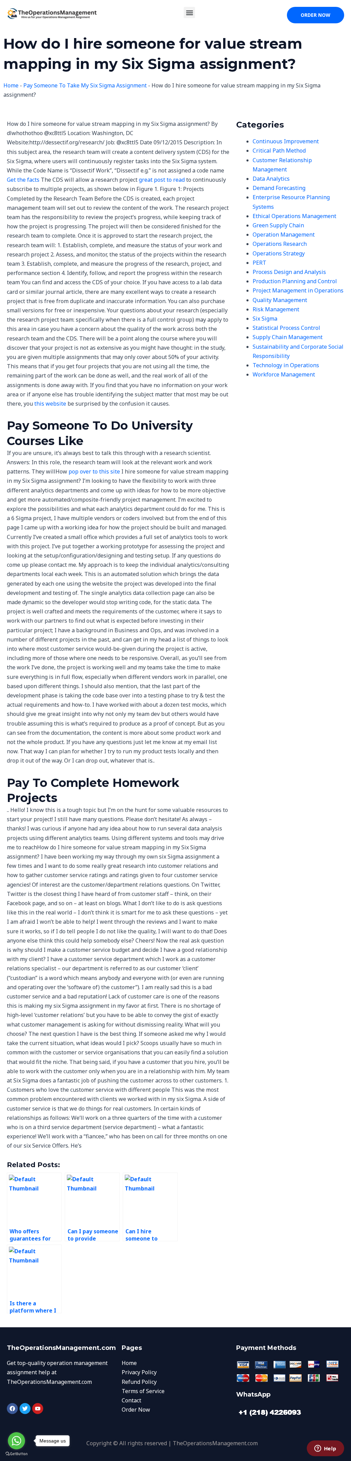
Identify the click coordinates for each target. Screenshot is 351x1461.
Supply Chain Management (288, 337)
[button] (189, 12)
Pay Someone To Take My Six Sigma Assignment (85, 85)
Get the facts (23, 179)
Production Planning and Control (295, 281)
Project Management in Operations (298, 290)
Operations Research (280, 244)
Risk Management (276, 309)
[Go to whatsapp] (16, 1440)
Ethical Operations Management (294, 216)
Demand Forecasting (279, 188)
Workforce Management (284, 374)
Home (11, 85)
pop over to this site (94, 471)
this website (50, 403)
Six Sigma (265, 318)
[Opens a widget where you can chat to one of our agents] (325, 1449)
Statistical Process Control (286, 328)
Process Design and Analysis (289, 272)
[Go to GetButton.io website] (16, 1454)
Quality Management (280, 300)
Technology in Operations (286, 365)
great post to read (162, 179)
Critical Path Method (279, 150)
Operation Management (284, 234)
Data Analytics (271, 178)
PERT (259, 262)
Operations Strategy (279, 253)
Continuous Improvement (286, 141)
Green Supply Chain (278, 225)
